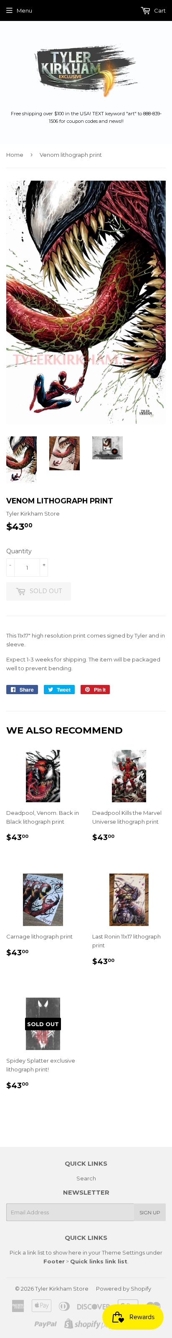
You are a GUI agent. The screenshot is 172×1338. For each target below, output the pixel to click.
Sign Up (149, 1212)
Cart (159, 10)
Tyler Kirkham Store (62, 1288)
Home (14, 154)
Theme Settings (123, 1252)
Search (86, 1178)
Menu (24, 10)
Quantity (19, 551)
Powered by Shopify (123, 1288)
